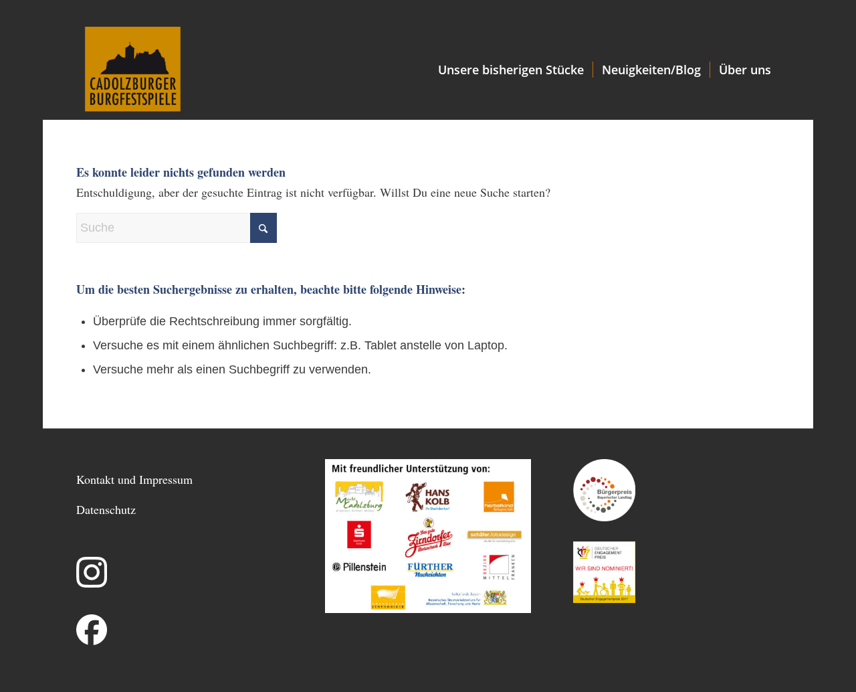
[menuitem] (511, 69)
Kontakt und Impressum (134, 479)
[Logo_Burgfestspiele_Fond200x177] (132, 69)
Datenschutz (106, 509)
